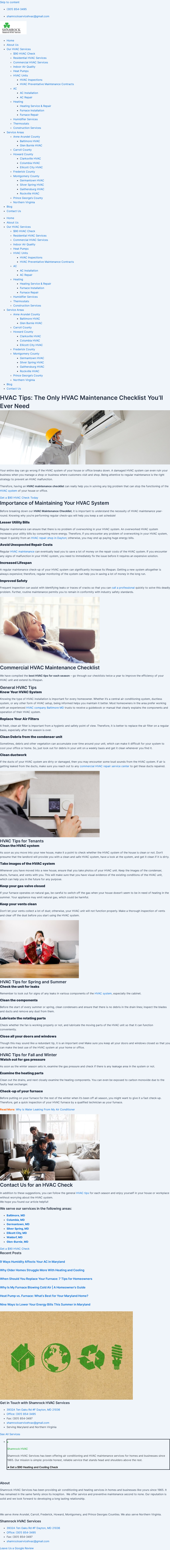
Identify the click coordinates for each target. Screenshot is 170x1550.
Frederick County (24, 171)
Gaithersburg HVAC (32, 189)
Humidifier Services (25, 119)
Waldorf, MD (15, 1237)
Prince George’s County (28, 198)
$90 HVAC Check (24, 53)
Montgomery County (26, 176)
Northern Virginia (24, 202)
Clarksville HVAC (30, 158)
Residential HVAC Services (29, 58)
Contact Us (14, 211)
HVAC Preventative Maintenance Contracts (47, 84)
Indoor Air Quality (24, 66)
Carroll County (22, 149)
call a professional (123, 587)
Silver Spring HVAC (32, 184)
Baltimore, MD (16, 1215)
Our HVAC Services (19, 49)
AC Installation (29, 92)
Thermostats (21, 123)
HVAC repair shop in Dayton (48, 538)
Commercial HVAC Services (30, 62)
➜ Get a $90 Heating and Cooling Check (32, 1467)
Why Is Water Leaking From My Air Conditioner (45, 1109)
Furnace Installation (32, 110)
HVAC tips (82, 1193)
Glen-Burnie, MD (17, 1241)
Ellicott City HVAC (31, 167)
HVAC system (8, 490)
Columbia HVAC (30, 163)
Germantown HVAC (32, 180)
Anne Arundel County (26, 136)
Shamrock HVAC (17, 1448)
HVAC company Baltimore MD (45, 707)
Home (10, 40)
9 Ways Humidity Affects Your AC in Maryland (32, 1261)
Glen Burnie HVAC (31, 145)
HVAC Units (20, 75)
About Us (12, 44)
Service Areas (15, 132)
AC (15, 88)
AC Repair (26, 97)
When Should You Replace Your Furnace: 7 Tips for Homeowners (46, 1278)
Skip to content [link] (9, 2)
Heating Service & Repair (35, 106)
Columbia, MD (16, 1219)
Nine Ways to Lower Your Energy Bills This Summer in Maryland (45, 1304)
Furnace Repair (29, 114)
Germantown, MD (18, 1224)
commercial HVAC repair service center (104, 766)
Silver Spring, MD (18, 1228)
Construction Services (27, 127)
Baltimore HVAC (30, 141)
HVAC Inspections (31, 79)
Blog (9, 206)
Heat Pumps (21, 71)
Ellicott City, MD (17, 1233)
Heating (18, 101)
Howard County (23, 154)
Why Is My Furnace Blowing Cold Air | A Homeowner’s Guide (42, 1287)
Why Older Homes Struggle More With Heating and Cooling (42, 1270)
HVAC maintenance (22, 551)
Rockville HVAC (29, 193)
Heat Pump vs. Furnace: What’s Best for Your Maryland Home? (44, 1296)
